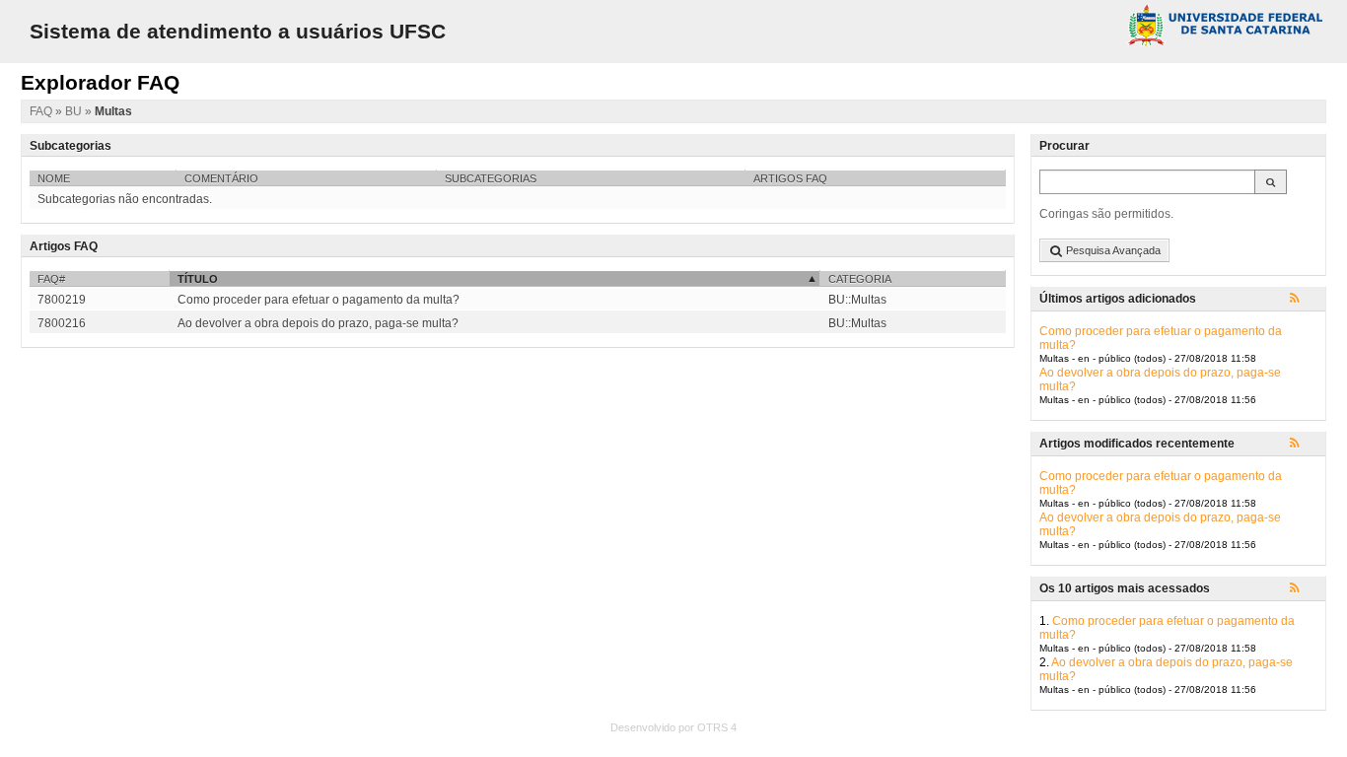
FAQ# (51, 279)
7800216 (61, 323)
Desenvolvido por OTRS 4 (673, 727)
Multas (113, 111)
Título (197, 279)
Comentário (221, 178)
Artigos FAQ (790, 178)
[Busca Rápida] (1270, 182)
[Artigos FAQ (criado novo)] (1303, 300)
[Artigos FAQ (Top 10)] (1303, 589)
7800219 (61, 300)
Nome (53, 178)
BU (75, 111)
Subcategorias (490, 178)
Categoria (859, 279)
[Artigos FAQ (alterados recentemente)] (1303, 444)
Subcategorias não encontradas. (124, 199)
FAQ (42, 111)
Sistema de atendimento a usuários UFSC (238, 31)
